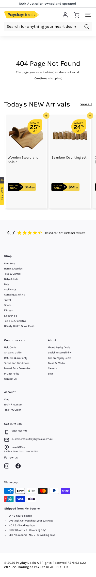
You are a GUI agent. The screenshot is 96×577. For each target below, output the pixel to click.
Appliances (10, 289)
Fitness (8, 310)
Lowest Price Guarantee (17, 368)
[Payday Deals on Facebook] (19, 466)
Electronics (10, 315)
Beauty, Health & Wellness (19, 326)
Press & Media (56, 363)
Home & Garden (13, 268)
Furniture (9, 263)
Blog (50, 373)
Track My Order (12, 409)
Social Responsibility (59, 352)
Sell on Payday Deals (59, 358)
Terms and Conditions (16, 363)
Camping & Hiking (14, 294)
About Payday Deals (59, 347)
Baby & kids (11, 279)
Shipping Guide (12, 352)
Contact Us (10, 378)
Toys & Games (12, 273)
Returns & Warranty (15, 358)
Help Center (10, 347)
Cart (6, 399)
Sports (8, 305)
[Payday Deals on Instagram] (8, 466)
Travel (7, 300)
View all (86, 104)
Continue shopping (48, 78)
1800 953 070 (19, 431)
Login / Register (13, 404)
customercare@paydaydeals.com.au (32, 439)
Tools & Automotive (15, 320)
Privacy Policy (11, 373)
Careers (52, 368)
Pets (6, 284)
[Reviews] (48, 233)
